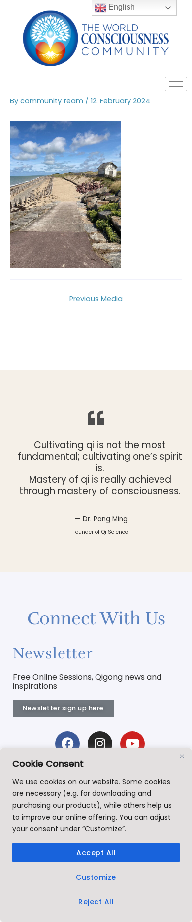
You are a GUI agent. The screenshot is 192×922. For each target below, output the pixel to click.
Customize (96, 877)
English (120, 7)
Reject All (96, 902)
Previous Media (96, 299)
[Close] (182, 756)
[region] (96, 835)
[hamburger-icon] (176, 84)
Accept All (96, 852)
